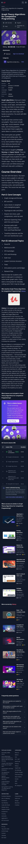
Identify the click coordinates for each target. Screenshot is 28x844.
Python (17, 755)
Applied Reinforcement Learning (5, 777)
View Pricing (12, 421)
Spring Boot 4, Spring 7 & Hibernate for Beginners (7, 788)
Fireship (4, 814)
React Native (18, 776)
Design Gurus (5, 807)
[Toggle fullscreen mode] (24, 438)
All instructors (5, 820)
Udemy (23, 291)
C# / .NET (17, 759)
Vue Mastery (5, 803)
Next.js (17, 765)
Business (17, 803)
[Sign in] (26, 2)
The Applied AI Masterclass (5, 773)
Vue (16, 757)
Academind (4, 811)
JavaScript (17, 761)
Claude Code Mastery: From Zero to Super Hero (7, 764)
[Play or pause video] (4, 438)
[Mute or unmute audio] (9, 438)
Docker (17, 779)
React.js (17, 752)
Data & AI (17, 798)
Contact (4, 833)
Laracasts (4, 816)
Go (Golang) (18, 770)
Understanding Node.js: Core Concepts (5, 783)
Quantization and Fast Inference (7, 769)
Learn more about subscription (14, 497)
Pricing (3, 826)
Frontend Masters (6, 796)
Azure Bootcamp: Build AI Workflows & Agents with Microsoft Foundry (7, 759)
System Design (19, 772)
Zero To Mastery (6, 798)
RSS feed (4, 837)
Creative (17, 805)
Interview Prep (19, 774)
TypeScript (17, 768)
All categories (18, 785)
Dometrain (4, 800)
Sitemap (4, 835)
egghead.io (4, 818)
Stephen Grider (6, 809)
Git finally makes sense (6, 753)
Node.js (17, 763)
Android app (5, 831)
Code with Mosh (6, 805)
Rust (16, 783)
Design (17, 800)
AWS (16, 781)
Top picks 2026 (5, 829)
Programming (18, 796)
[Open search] (22, 2)
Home (3, 6)
